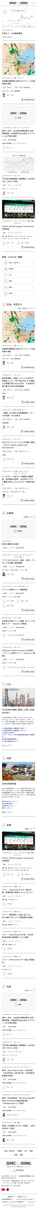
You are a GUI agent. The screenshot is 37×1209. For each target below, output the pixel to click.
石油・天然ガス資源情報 (22, 87)
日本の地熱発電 (7, 804)
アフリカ (16, 555)
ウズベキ (23, 473)
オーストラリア (25, 128)
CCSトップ (5, 746)
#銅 (3, 236)
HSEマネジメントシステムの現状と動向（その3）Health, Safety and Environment (18, 445)
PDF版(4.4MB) (28, 464)
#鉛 (6, 944)
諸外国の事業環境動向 (9, 739)
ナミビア (16, 557)
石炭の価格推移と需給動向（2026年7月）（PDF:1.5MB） (18, 180)
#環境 (18, 597)
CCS (25, 1151)
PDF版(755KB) (28, 247)
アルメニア (17, 473)
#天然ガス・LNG (19, 492)
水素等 (5, 548)
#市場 (4, 393)
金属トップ (28, 829)
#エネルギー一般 (7, 91)
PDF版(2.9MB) (28, 579)
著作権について (22, 1196)
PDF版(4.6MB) (28, 610)
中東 (15, 78)
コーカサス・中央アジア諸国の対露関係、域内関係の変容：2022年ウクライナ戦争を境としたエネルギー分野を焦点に (18, 480)
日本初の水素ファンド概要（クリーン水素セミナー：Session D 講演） (18, 622)
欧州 (15, 410)
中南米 (32, 221)
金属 (4, 233)
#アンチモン (15, 236)
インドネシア (22, 221)
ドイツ (27, 586)
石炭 (4, 140)
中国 (28, 221)
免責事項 (11, 1196)
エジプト (22, 555)
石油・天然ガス (7, 37)
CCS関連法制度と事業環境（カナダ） (14, 730)
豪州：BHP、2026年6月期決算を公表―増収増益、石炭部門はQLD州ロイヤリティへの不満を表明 (18, 133)
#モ (27, 238)
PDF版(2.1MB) (28, 640)
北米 (15, 1122)
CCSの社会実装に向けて (10, 741)
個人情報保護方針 (7, 1199)
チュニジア (29, 555)
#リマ (16, 900)
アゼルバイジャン (23, 471)
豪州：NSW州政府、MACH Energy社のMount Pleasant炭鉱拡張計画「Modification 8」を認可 (18, 1101)
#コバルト (23, 236)
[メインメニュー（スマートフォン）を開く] (33, 3)
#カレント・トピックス (9, 189)
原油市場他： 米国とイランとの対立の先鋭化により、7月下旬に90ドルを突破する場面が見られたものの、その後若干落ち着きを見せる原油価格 (18, 382)
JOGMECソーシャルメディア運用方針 (13, 1201)
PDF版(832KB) (28, 100)
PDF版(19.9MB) (27, 431)
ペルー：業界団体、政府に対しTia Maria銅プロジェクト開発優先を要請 (17, 916)
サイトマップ (31, 1201)
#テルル (4, 238)
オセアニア (17, 128)
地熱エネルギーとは (8, 801)
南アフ (22, 557)
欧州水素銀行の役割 (10, 544)
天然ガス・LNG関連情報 (12, 33)
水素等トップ (27, 517)
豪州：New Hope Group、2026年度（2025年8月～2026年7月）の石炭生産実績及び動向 (18, 1073)
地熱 (31, 1151)
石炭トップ (28, 990)
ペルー (20, 887)
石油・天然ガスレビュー (22, 451)
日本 (19, 586)
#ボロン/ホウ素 (20, 238)
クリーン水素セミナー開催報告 (15, 589)
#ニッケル (11, 238)
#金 (6, 236)
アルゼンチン (18, 223)
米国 (18, 1122)
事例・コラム (6, 808)
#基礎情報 (5, 423)
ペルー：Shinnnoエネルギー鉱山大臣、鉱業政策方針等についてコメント (17, 891)
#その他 (10, 900)
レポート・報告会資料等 (16, 548)
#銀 (9, 236)
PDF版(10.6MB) (27, 500)
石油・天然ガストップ (25, 308)
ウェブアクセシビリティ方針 (25, 1199)
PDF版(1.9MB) (28, 402)
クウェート (20, 78)
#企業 (4, 455)
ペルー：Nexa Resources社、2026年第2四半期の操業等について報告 (17, 935)
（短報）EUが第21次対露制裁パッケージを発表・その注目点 (18, 414)
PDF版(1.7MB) (28, 672)
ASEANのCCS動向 (8, 733)
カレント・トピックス (15, 185)
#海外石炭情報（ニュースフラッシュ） (14, 143)
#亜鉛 (10, 944)
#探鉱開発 (17, 91)
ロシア (24, 410)
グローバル (17, 176)
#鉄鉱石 (10, 925)
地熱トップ (5, 812)
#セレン (29, 236)
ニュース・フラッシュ (14, 896)
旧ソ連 (19, 410)
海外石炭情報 (12, 140)
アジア (15, 221)
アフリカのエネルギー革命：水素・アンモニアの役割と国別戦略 (18, 561)
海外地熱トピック (7, 806)
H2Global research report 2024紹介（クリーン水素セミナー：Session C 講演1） (18, 653)
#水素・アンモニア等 (20, 570)
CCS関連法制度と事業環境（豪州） (13, 728)
